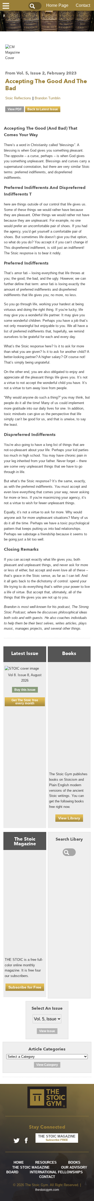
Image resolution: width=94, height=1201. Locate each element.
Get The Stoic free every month (24, 701)
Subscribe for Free (24, 987)
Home (19, 1162)
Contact (83, 5)
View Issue (47, 1031)
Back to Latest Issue (42, 109)
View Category (47, 1065)
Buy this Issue (25, 690)
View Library (69, 818)
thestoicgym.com (47, 1190)
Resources (46, 1162)
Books (74, 1162)
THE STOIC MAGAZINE (56, 1137)
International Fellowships (56, 1172)
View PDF (15, 109)
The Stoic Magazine (31, 1167)
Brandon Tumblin (47, 98)
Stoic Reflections (18, 98)
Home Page (57, 5)
